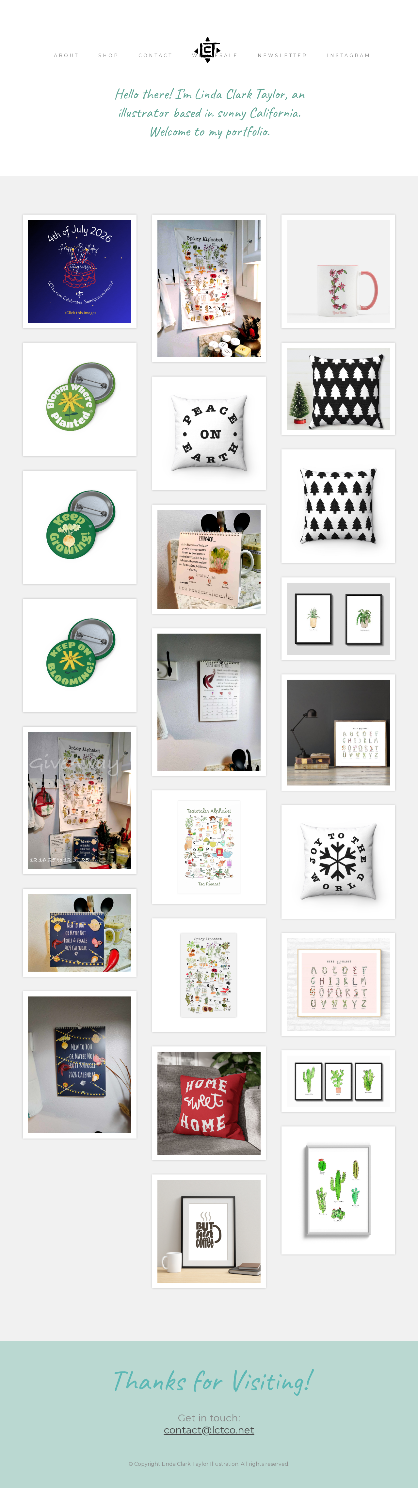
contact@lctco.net (209, 1430)
